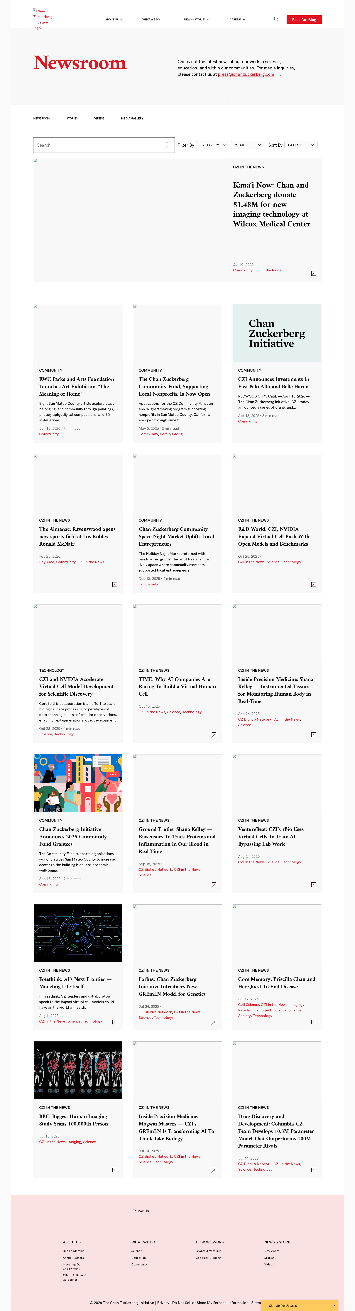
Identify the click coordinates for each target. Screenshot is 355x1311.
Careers (236, 19)
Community (243, 270)
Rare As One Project (254, 1010)
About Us (112, 19)
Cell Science (248, 1004)
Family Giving (171, 434)
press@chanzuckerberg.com (246, 74)
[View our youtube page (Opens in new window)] (218, 1210)
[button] (212, 145)
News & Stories (195, 19)
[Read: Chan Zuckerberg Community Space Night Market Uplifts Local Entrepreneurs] (177, 523)
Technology (291, 562)
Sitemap (258, 1302)
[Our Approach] (43, 19)
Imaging (296, 1004)
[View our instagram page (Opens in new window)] (170, 1210)
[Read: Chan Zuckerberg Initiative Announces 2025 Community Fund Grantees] (78, 823)
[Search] (276, 19)
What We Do (151, 19)
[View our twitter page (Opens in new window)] (206, 1210)
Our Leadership (74, 1251)
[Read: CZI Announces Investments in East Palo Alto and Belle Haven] (277, 373)
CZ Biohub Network (254, 719)
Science (273, 562)
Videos (99, 118)
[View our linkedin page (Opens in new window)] (194, 1210)
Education (138, 1258)
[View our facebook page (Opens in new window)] (158, 1210)
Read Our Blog (304, 19)
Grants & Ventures (209, 1251)
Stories (72, 118)
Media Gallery (132, 118)
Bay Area (46, 562)
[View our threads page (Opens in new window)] (182, 1210)
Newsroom (41, 118)
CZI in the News (268, 270)
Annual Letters (73, 1258)
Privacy (163, 1302)
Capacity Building (208, 1258)
